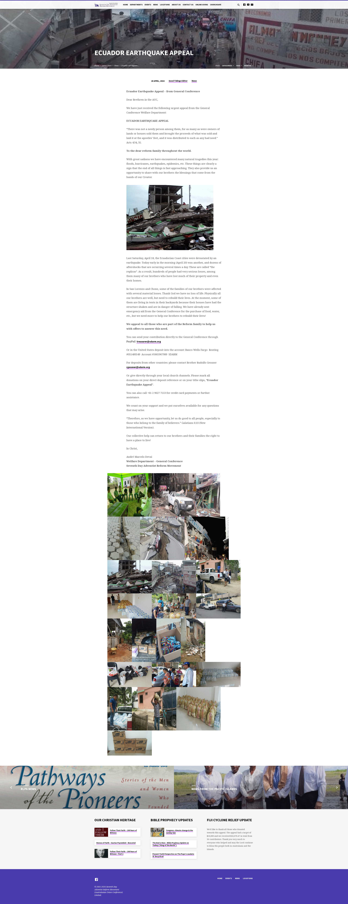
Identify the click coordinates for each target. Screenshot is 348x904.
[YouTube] (248, 5)
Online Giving (201, 5)
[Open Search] (238, 5)
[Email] (252, 5)
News (155, 5)
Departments (136, 5)
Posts (217, 65)
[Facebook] (244, 5)
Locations (165, 5)
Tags (238, 66)
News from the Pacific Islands (214, 789)
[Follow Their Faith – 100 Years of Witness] (101, 832)
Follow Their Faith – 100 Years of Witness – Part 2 (123, 852)
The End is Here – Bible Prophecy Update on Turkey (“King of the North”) (171, 844)
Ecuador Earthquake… (130, 65)
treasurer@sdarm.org (149, 341)
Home (125, 5)
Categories (227, 66)
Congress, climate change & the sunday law (179, 831)
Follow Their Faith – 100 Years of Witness (123, 831)
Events (148, 5)
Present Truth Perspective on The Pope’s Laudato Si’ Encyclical (173, 855)
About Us (176, 5)
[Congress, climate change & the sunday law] (157, 832)
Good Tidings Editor (178, 81)
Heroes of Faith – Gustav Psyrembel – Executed (116, 843)
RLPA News (28, 789)
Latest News (107, 65)
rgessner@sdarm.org (138, 367)
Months (248, 66)
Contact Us (188, 5)
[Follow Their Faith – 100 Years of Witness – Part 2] (101, 853)
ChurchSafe (215, 5)
